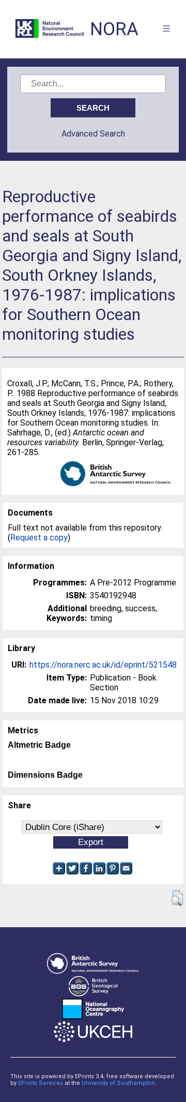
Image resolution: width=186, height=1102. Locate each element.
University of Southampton (118, 1083)
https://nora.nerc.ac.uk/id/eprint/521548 (103, 665)
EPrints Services (40, 1083)
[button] (177, 898)
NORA (114, 29)
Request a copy (39, 537)
